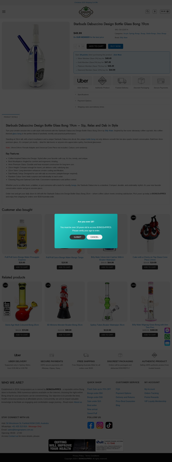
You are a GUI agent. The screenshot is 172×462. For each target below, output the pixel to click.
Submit (77, 237)
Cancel (95, 237)
